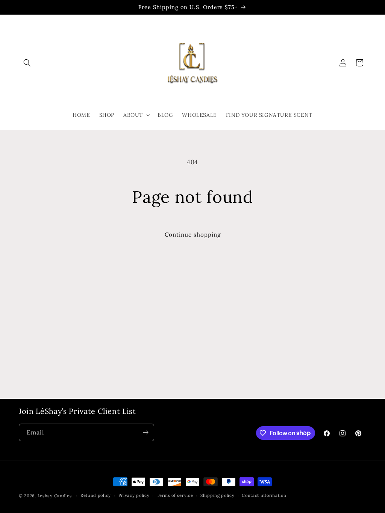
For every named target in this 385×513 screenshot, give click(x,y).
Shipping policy (217, 495)
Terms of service (175, 495)
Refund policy (95, 495)
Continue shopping (193, 234)
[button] (27, 62)
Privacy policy (134, 495)
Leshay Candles (55, 495)
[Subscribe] (145, 432)
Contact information (264, 495)
